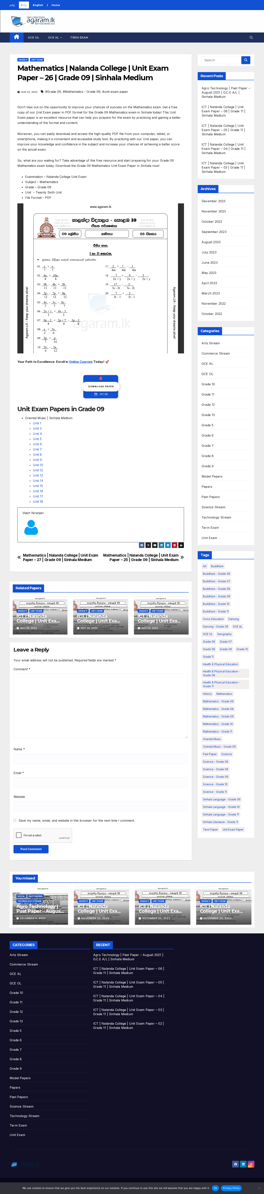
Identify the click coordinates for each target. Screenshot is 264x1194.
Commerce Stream (216, 353)
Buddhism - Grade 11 (216, 611)
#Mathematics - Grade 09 (81, 92)
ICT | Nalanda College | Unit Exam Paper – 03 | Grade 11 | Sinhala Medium (223, 167)
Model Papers (212, 476)
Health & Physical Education (220, 664)
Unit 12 (38, 470)
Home (56, 5)
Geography (224, 634)
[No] (259, 1188)
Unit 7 (37, 449)
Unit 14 (38, 481)
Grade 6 (208, 435)
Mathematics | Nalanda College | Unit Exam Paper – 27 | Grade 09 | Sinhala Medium (60, 557)
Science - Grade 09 (215, 776)
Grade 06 (209, 641)
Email (19, 773)
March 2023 (211, 293)
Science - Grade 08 (215, 769)
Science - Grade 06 (215, 761)
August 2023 (211, 242)
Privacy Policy (231, 1188)
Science (226, 754)
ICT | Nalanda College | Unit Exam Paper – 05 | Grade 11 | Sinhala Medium (223, 130)
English (38, 5)
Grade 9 (23, 60)
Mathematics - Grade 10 (218, 724)
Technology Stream (216, 517)
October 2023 (212, 221)
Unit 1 (37, 423)
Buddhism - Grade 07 (216, 581)
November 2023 (214, 211)
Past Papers (211, 497)
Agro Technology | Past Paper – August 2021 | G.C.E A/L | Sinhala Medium (226, 92)
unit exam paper (233, 829)
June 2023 (210, 262)
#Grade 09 (53, 92)
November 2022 (214, 303)
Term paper (210, 829)
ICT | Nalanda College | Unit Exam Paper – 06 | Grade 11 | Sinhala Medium (223, 111)
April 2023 (209, 283)
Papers (207, 487)
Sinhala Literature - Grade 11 (220, 822)
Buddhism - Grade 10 (216, 604)
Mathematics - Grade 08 (218, 708)
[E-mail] (24, 542)
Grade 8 (208, 456)
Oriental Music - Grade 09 (219, 746)
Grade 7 (208, 446)
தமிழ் (12, 5)
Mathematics (224, 693)
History (207, 693)
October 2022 (212, 314)
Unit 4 (37, 434)
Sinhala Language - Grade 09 (221, 799)
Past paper (210, 754)
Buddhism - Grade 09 (216, 596)
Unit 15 (38, 486)
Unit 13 (38, 475)
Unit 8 (37, 454)
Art (204, 566)
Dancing (233, 619)
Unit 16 (38, 491)
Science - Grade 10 (215, 784)
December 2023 (214, 201)
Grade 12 (208, 405)
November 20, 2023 (95, 918)
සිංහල (24, 5)
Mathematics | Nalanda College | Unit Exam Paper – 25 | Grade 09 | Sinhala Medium (140, 557)
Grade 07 (226, 641)
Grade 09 (226, 649)
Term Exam (79, 37)
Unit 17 (38, 496)
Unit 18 (38, 501)
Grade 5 (207, 425)
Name (19, 749)
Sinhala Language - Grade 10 (221, 807)
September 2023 (214, 232)
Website (19, 797)
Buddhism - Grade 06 (216, 573)
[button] (251, 37)
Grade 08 (209, 649)
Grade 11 (22, 611)
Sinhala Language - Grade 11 (221, 814)
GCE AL (54, 37)
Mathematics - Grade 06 (218, 701)
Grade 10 (208, 384)
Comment (22, 669)
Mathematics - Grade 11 (217, 731)
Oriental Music (212, 739)
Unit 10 (38, 465)
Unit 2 (37, 428)
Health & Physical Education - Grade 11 (221, 684)
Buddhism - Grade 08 (216, 588)
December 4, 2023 (33, 918)
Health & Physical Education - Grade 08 (221, 673)
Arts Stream (211, 343)
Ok (215, 1188)
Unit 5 (37, 439)
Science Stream (213, 507)
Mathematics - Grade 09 (218, 716)
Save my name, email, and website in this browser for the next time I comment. (77, 820)
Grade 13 (208, 415)
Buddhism (217, 566)
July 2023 (209, 252)
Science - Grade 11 (215, 791)
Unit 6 (37, 444)
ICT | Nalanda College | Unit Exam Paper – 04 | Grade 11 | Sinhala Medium (224, 148)
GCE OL (33, 37)
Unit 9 (37, 460)
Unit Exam (37, 60)
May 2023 (209, 273)
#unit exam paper (115, 92)
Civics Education (213, 619)
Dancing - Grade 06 (215, 626)
